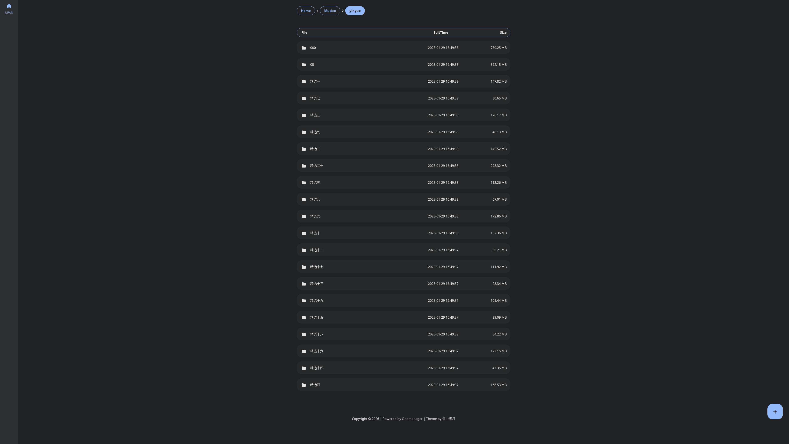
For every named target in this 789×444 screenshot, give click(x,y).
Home (306, 10)
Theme (431, 418)
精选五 (315, 182)
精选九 (315, 132)
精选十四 (316, 368)
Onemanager (412, 418)
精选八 (315, 199)
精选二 (315, 149)
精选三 (315, 115)
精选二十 (316, 165)
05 (312, 64)
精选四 (315, 385)
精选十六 (316, 351)
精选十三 (316, 283)
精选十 (315, 233)
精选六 (315, 216)
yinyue (355, 10)
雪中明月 (448, 418)
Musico (330, 10)
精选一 (315, 81)
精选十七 (316, 267)
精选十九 (316, 300)
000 (313, 47)
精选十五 (316, 317)
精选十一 (316, 250)
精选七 (315, 98)
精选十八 (316, 334)
